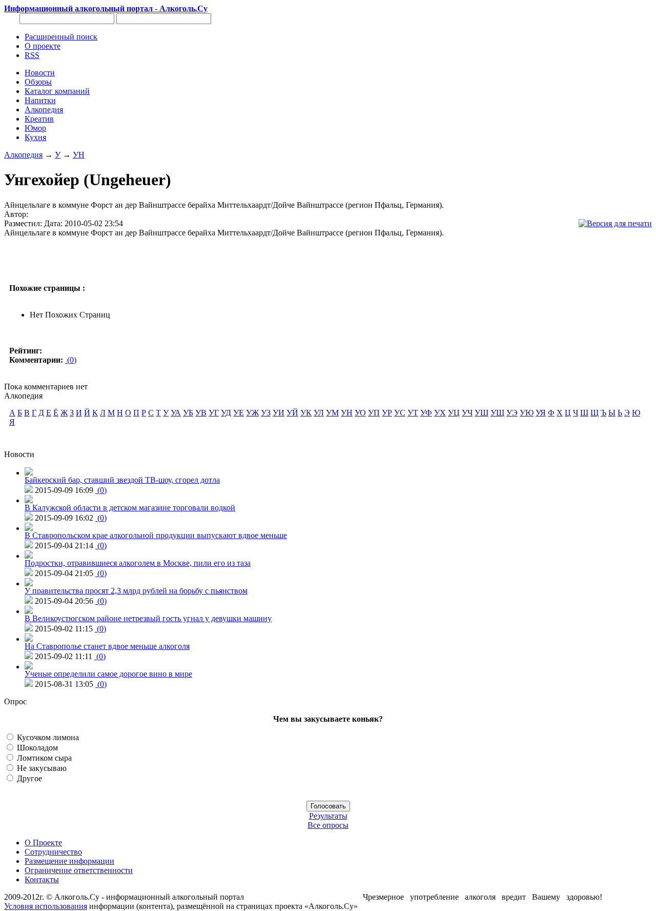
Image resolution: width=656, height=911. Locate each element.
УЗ (266, 412)
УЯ (541, 412)
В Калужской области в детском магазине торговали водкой (130, 507)
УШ (481, 412)
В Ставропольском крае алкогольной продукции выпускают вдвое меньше (156, 535)
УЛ (319, 412)
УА (176, 412)
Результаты (328, 815)
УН (79, 154)
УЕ (238, 412)
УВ (201, 412)
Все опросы (328, 825)
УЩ (497, 412)
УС (399, 412)
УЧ (467, 412)
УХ (440, 412)
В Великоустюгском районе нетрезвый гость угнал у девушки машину (148, 618)
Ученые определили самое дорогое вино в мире (108, 673)
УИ (278, 412)
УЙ (292, 412)
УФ (426, 412)
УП (374, 412)
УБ (188, 412)
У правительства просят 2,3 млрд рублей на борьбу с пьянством (136, 590)
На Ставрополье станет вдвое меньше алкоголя (107, 646)
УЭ (512, 412)
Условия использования (45, 906)
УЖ (252, 412)
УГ (214, 412)
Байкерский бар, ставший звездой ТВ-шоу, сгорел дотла (122, 480)
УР (387, 412)
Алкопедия (23, 154)
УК (306, 412)
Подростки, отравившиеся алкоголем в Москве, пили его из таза (138, 563)
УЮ (527, 412)
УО (360, 412)
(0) (70, 359)
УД (226, 412)
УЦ (454, 412)
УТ (412, 412)
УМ (332, 412)
